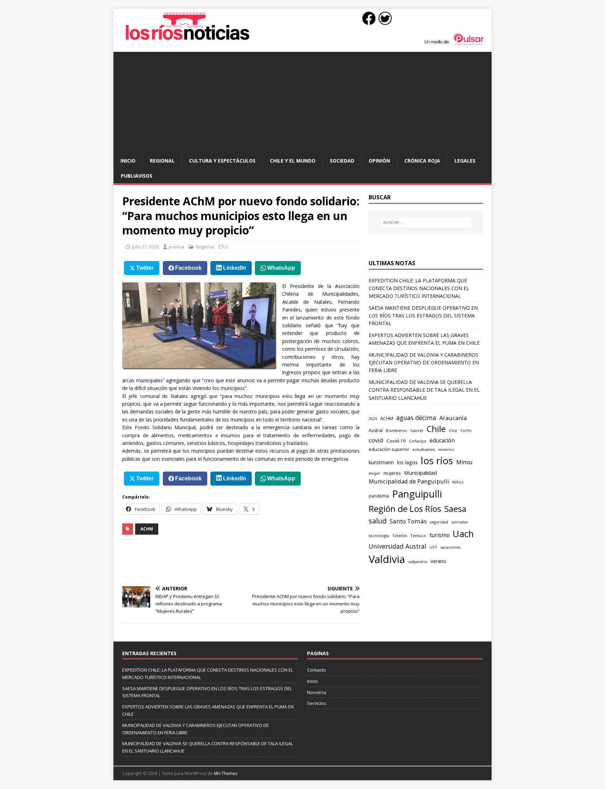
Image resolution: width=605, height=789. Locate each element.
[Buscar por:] (425, 222)
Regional (162, 160)
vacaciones (450, 547)
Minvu (464, 462)
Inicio (127, 160)
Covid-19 (396, 441)
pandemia (379, 496)
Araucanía (453, 418)
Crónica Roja (422, 160)
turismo (440, 535)
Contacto (316, 670)
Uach (463, 533)
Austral (376, 430)
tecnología (379, 535)
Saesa (455, 508)
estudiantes (423, 449)
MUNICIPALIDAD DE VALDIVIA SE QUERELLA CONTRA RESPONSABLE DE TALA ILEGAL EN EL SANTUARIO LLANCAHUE (424, 390)
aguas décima (416, 417)
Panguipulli (417, 493)
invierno (446, 449)
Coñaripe (417, 441)
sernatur (459, 521)
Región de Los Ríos (405, 508)
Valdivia (387, 559)
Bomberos (396, 430)
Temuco (418, 535)
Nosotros (317, 692)
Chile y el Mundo (292, 160)
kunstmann (381, 462)
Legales (464, 160)
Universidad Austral (397, 546)
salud (378, 521)
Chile (436, 428)
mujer (374, 473)
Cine (453, 430)
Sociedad (342, 160)
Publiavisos (136, 175)
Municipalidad (420, 472)
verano (438, 561)
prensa (176, 246)
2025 (373, 418)
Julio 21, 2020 (145, 246)
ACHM (146, 529)
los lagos (407, 462)
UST (433, 547)
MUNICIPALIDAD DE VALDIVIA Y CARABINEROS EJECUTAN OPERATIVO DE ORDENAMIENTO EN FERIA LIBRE (424, 362)
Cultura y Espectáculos (222, 160)
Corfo (466, 430)
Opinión (379, 160)
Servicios (316, 703)
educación (442, 440)
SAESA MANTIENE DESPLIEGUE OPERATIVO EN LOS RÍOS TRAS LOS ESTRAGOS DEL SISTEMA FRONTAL (423, 315)
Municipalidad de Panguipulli (409, 481)
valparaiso (417, 561)
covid (376, 440)
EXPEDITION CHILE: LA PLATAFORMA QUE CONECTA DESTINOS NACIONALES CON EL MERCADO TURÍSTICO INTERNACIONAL (419, 288)
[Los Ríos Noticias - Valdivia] (302, 44)
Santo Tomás (408, 521)
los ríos (437, 460)
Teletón (399, 535)
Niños (457, 482)
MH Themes (225, 773)
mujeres (392, 473)
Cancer (417, 430)
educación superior (389, 449)
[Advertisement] (302, 101)
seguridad (439, 521)
